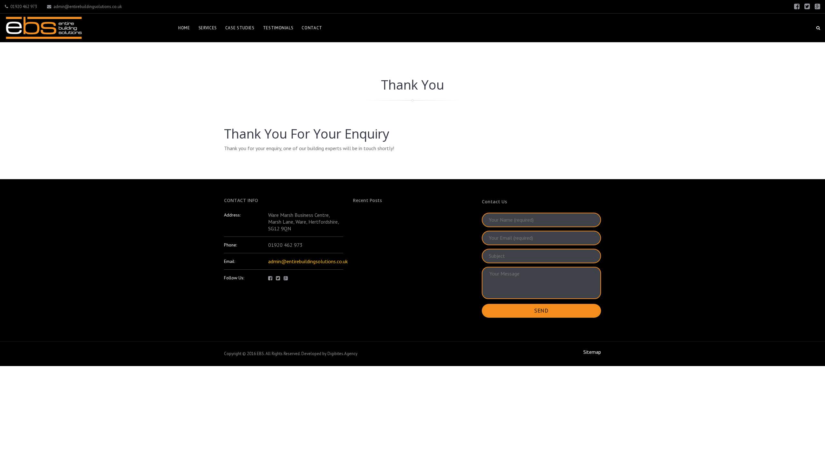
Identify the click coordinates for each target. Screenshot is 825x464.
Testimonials (278, 28)
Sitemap (592, 352)
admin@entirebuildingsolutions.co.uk (87, 6)
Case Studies (240, 28)
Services (208, 28)
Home (184, 28)
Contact (312, 28)
